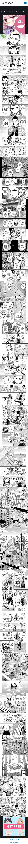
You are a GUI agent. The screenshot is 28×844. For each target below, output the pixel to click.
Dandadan (7, 2)
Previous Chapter (14, 839)
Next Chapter (14, 842)
